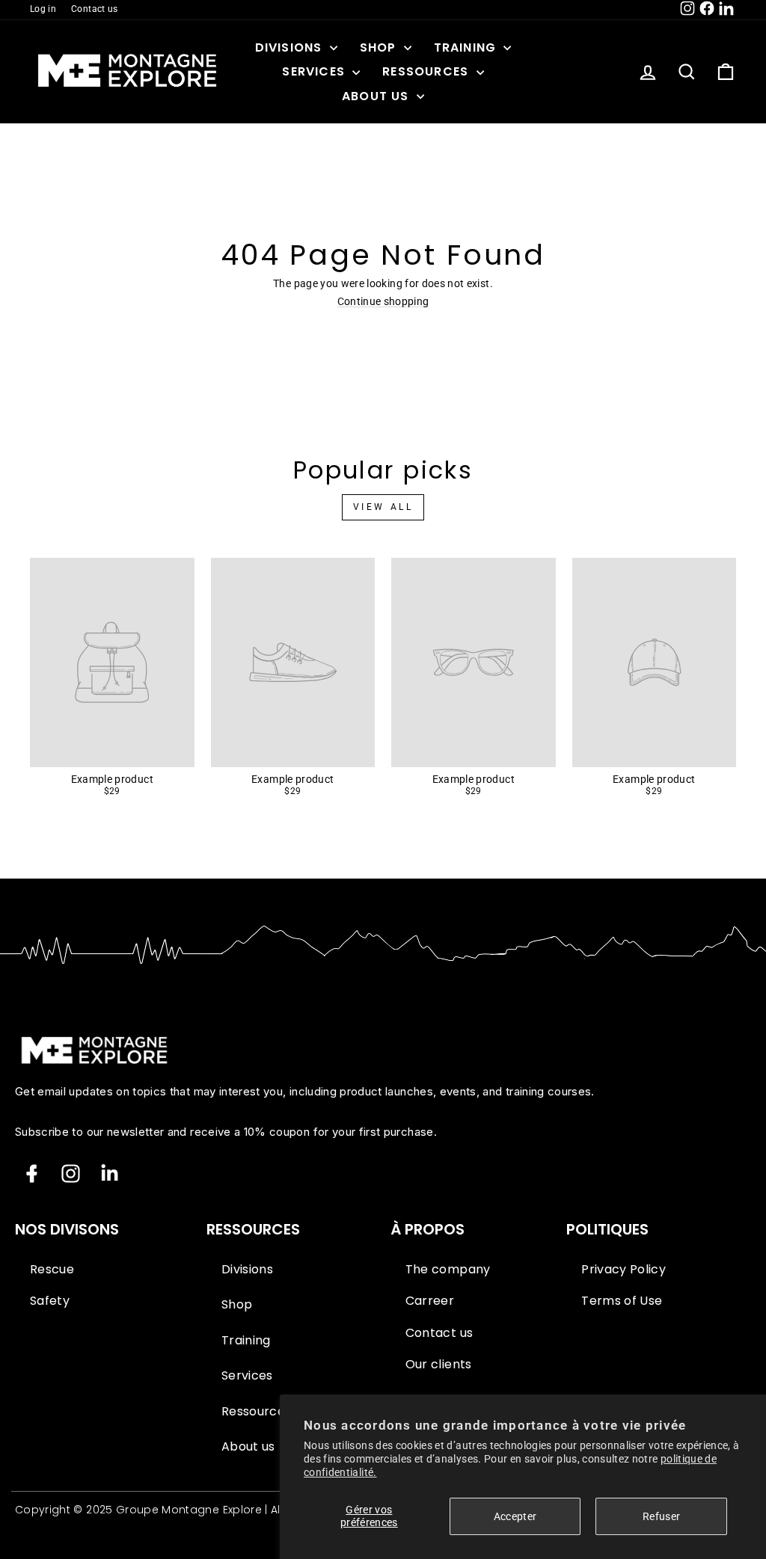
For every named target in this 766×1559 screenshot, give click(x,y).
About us (377, 96)
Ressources (427, 71)
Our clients (438, 1364)
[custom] (71, 1173)
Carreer (429, 1301)
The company (448, 1269)
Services (315, 71)
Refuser (661, 1516)
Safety (50, 1301)
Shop (380, 47)
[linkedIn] (109, 1173)
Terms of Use (621, 1301)
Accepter (515, 1516)
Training (467, 47)
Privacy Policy (623, 1269)
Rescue (52, 1269)
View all (383, 507)
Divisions (290, 47)
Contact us (94, 9)
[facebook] (32, 1173)
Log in (43, 9)
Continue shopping (383, 301)
